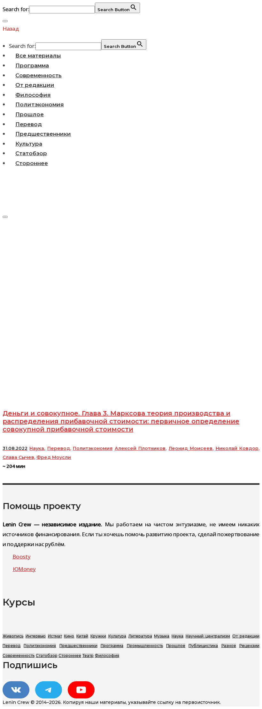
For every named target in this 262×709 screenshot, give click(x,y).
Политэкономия (39, 104)
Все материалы (38, 55)
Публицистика (203, 645)
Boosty (21, 556)
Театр (88, 655)
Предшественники (43, 134)
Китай (82, 636)
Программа (32, 65)
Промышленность (145, 645)
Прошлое (29, 114)
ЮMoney (24, 569)
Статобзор (31, 153)
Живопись (13, 636)
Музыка (161, 636)
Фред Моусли (53, 457)
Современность (38, 75)
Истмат (55, 636)
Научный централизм (208, 636)
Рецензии (249, 645)
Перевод (28, 124)
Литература (140, 636)
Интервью (36, 636)
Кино (69, 636)
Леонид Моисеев (190, 448)
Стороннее (31, 163)
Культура (28, 144)
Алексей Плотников (140, 448)
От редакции (34, 85)
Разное (228, 645)
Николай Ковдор (237, 448)
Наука (36, 448)
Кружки (98, 636)
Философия (33, 95)
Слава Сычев (18, 457)
